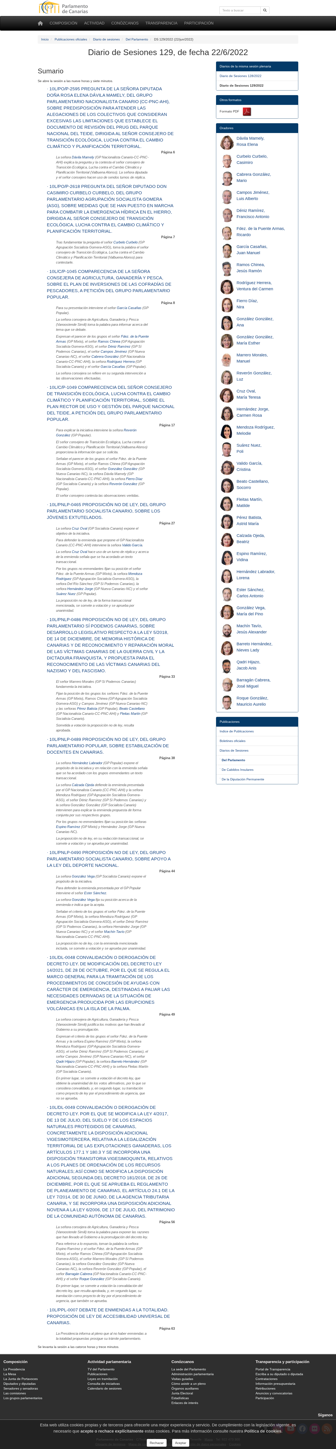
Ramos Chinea (109, 341)
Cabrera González (105, 356)
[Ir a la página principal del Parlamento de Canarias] (64, 7)
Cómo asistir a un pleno (188, 1383)
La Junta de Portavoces (20, 1379)
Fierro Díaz (134, 479)
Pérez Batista (87, 708)
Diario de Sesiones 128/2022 (240, 76)
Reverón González (123, 484)
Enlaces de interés (184, 1403)
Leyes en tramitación (103, 1379)
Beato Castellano (132, 708)
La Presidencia (14, 1369)
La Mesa (9, 1374)
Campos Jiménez (114, 351)
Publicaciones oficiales (71, 39)
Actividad (94, 23)
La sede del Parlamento (188, 1369)
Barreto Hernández (125, 1061)
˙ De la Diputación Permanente (242, 779)
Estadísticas (180, 1398)
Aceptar (180, 1443)
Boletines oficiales (232, 741)
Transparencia (161, 23)
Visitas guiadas (182, 1379)
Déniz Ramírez (119, 346)
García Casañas (129, 308)
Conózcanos (125, 23)
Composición (63, 23)
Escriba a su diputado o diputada (279, 1374)
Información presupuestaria (275, 1383)
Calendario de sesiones (105, 1388)
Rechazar (157, 1443)
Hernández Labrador (87, 763)
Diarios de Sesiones (234, 750)
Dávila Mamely (83, 157)
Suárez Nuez (66, 594)
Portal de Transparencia (273, 1369)
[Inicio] (40, 23)
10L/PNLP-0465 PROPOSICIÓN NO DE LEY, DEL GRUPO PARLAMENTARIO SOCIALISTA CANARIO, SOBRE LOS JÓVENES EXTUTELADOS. (106, 511)
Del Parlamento (137, 39)
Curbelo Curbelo (125, 242)
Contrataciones (266, 1379)
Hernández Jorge (80, 589)
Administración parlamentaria (192, 1374)
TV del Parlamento (101, 1369)
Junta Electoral (182, 1393)
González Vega (83, 876)
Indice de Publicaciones (237, 731)
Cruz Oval (79, 528)
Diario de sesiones (106, 39)
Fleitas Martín (130, 713)
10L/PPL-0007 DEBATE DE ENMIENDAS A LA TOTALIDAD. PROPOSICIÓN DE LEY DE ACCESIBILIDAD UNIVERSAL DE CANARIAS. (108, 1316)
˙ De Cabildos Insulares (236, 769)
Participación (198, 23)
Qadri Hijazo (65, 1061)
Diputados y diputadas (19, 1383)
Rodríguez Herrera (121, 361)
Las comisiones (14, 1393)
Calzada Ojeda (83, 785)
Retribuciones (265, 1388)
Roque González (91, 1279)
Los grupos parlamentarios (22, 1398)
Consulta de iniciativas (104, 1383)
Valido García (132, 545)
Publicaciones (97, 1374)
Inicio (45, 39)
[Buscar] (264, 10)
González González (123, 469)
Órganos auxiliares (185, 1388)
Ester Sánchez (95, 893)
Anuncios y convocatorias (274, 1393)
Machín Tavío (114, 932)
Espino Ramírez (68, 827)
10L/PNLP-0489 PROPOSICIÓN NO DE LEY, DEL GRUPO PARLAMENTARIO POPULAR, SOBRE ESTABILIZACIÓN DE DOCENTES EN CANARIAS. (108, 746)
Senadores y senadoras (20, 1388)
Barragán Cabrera (78, 1274)
